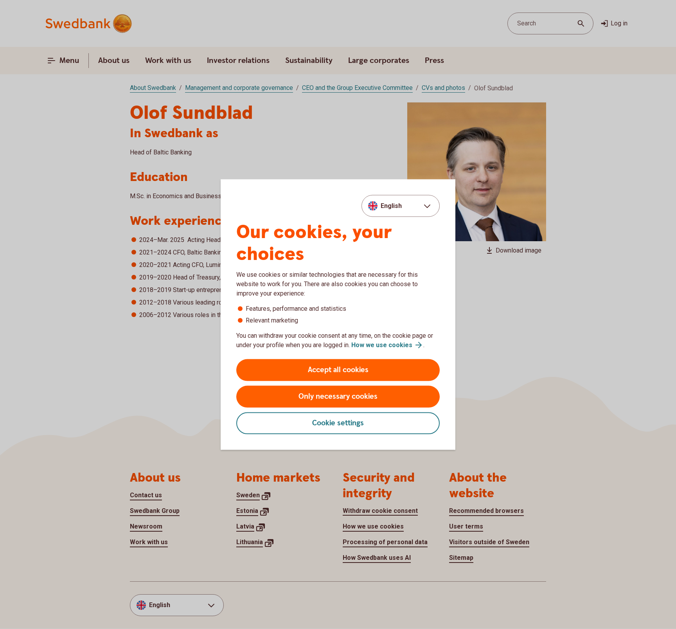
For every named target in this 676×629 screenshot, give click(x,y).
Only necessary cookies (338, 396)
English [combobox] (391, 205)
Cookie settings (338, 423)
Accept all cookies (338, 370)
